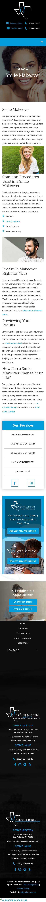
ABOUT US (23, 628)
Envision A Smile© (13, 343)
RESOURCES (23, 643)
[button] (42, 42)
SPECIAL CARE (23, 633)
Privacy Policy (23, 888)
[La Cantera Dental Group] (23, 900)
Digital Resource (28, 892)
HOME (23, 623)
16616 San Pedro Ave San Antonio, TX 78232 (23, 835)
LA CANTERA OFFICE (23, 602)
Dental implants (13, 221)
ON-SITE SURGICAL (23, 638)
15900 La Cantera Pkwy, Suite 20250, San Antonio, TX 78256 (23, 730)
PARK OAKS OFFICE (23, 609)
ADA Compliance (31, 884)
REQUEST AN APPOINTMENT (23, 531)
